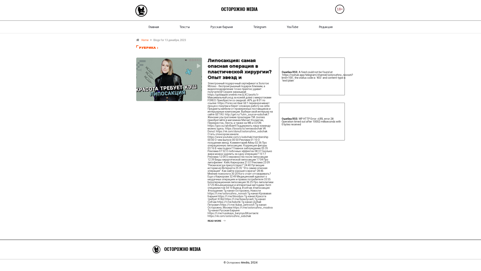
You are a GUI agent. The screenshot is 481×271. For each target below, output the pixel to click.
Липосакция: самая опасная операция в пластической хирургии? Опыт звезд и (240, 69)
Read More (214, 220)
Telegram (259, 27)
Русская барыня (221, 27)
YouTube (292, 27)
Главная (153, 27)
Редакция (326, 27)
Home (145, 40)
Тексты (184, 27)
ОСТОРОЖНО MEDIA (239, 8)
